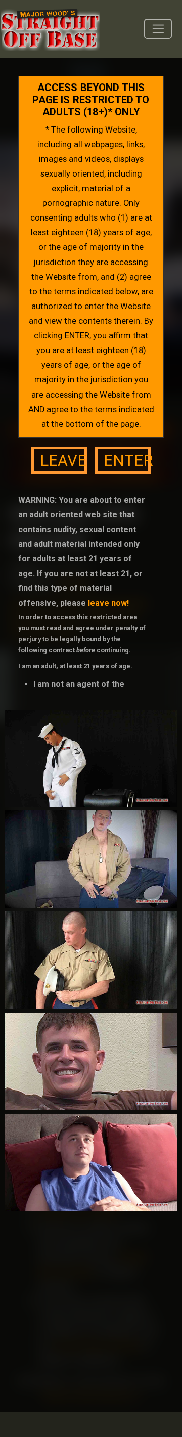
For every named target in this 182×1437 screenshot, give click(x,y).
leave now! (108, 603)
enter (127, 460)
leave (63, 460)
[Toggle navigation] (158, 29)
